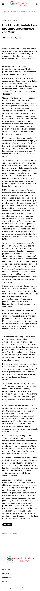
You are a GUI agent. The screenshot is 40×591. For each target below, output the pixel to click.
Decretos (5, 573)
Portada (4, 11)
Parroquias (6, 569)
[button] (3, 4)
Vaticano (5, 581)
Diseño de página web (9, 588)
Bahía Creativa (23, 588)
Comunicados (7, 577)
